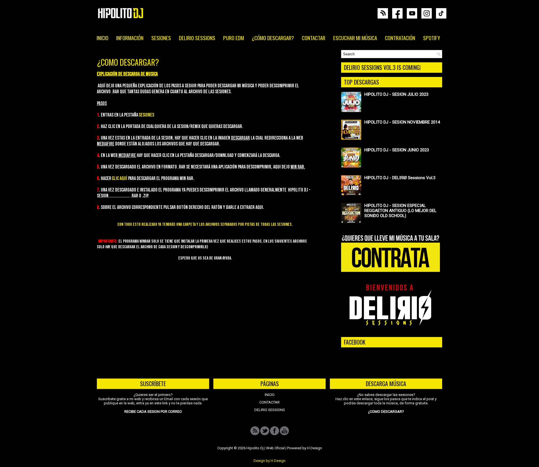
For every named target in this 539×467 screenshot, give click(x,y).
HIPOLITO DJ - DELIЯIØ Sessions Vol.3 (399, 177)
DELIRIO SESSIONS (197, 38)
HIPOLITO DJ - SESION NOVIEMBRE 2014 (402, 122)
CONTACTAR (313, 38)
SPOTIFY (431, 38)
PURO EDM (233, 38)
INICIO (102, 38)
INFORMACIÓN (129, 38)
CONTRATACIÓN (400, 38)
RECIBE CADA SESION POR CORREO (153, 411)
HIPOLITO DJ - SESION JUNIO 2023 (396, 149)
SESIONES (161, 38)
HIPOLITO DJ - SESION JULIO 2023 (396, 94)
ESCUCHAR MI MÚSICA (355, 38)
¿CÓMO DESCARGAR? (273, 38)
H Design (314, 448)
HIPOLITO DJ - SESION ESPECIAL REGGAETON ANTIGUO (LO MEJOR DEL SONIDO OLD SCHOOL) (400, 210)
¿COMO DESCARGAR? (128, 62)
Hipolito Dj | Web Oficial (265, 448)
